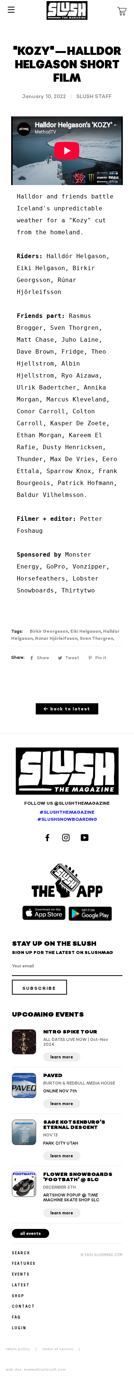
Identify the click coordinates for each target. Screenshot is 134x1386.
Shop (18, 1295)
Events (21, 1274)
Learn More (61, 1057)
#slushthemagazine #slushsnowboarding (67, 816)
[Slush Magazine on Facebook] (48, 838)
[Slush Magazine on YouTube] (86, 838)
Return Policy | (23, 1349)
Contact (23, 1306)
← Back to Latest (67, 709)
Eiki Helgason (85, 631)
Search (21, 1252)
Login (19, 1327)
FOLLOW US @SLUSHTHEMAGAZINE (67, 803)
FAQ (16, 1317)
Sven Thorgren (96, 638)
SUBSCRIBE (39, 988)
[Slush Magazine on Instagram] (67, 838)
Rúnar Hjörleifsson (56, 638)
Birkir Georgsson (49, 631)
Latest (21, 1285)
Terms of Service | (63, 1349)
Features (24, 1263)
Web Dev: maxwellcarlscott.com (36, 1369)
